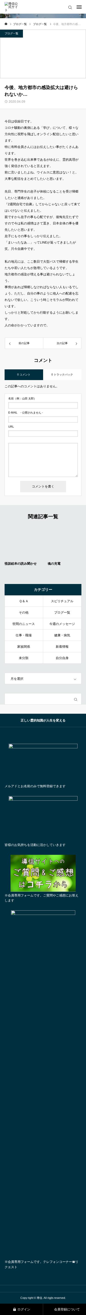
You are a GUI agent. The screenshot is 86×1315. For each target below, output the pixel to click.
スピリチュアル (62, 601)
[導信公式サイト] (13, 7)
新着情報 (62, 646)
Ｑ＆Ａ (23, 601)
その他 (23, 612)
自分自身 (62, 658)
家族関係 (23, 646)
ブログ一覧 (11, 33)
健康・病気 (62, 635)
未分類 (23, 658)
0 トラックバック (62, 374)
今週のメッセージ (62, 624)
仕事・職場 (24, 635)
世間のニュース (23, 624)
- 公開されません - (25, 412)
